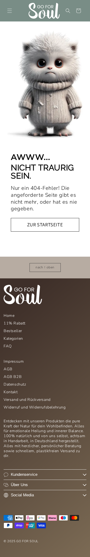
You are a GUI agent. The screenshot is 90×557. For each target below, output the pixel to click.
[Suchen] (68, 10)
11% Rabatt (14, 323)
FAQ (8, 346)
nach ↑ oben (45, 267)
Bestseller (13, 331)
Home (9, 315)
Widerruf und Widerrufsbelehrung (35, 407)
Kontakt (11, 392)
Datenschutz (15, 384)
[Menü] (9, 10)
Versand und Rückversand (27, 399)
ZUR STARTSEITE (45, 224)
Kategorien (13, 338)
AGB (8, 369)
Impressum (14, 361)
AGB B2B (13, 376)
